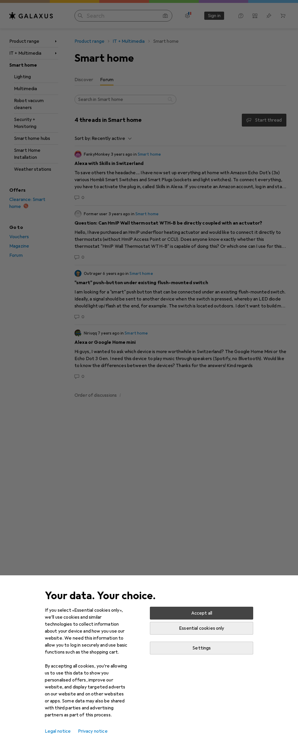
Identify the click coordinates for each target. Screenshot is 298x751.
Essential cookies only (201, 628)
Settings (201, 648)
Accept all (201, 613)
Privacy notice (93, 731)
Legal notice (58, 731)
